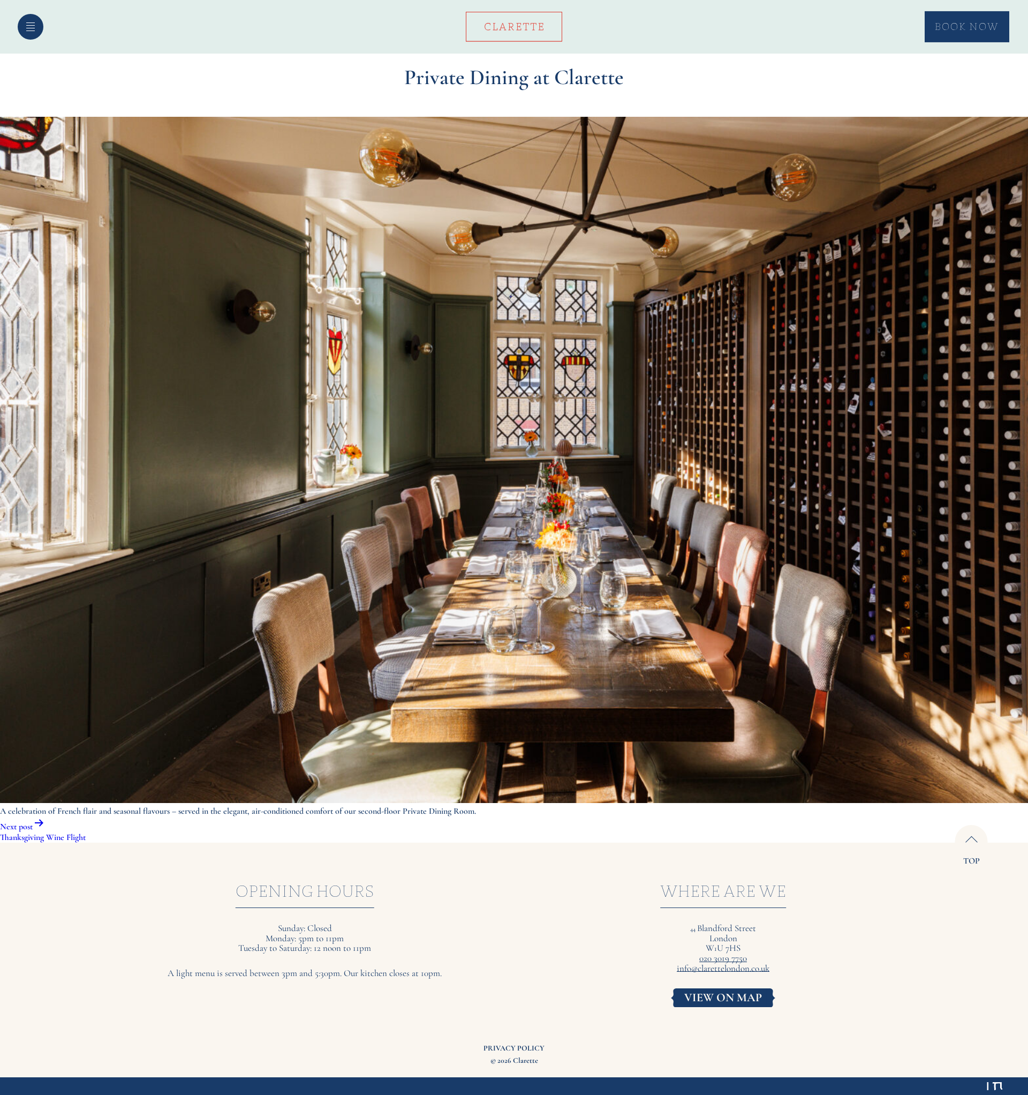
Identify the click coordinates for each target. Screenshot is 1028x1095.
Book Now (967, 26)
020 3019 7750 (723, 958)
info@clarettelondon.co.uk (723, 968)
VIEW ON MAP (723, 997)
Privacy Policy (514, 1048)
